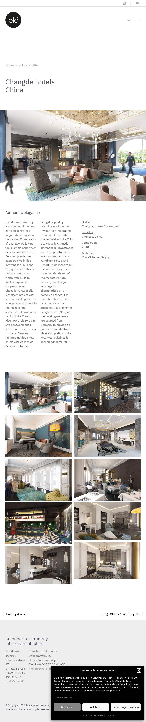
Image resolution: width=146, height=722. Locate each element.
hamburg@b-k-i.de (40, 668)
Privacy (101, 715)
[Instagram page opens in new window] (124, 3)
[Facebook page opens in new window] (130, 3)
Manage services (64, 697)
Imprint (110, 715)
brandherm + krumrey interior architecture (26, 641)
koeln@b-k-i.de (14, 681)
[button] (139, 670)
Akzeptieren (67, 707)
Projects (11, 65)
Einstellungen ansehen (126, 707)
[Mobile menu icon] (137, 20)
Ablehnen (95, 707)
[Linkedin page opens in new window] (137, 3)
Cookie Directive (89, 715)
